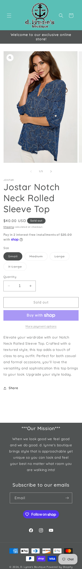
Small (15, 257)
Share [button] (13, 388)
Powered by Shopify (59, 567)
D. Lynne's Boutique (33, 567)
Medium (38, 257)
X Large (17, 267)
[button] (9, 16)
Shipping (8, 226)
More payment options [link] (41, 326)
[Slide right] (51, 171)
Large (61, 257)
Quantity (9, 277)
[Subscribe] (67, 498)
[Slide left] (31, 171)
